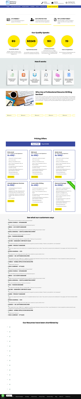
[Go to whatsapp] (2, 395)
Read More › (39, 103)
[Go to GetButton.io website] (3, 397)
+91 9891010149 (47, 3)
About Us (61, 396)
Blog (37, 6)
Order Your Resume (52, 6)
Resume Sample (25, 6)
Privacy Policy (42, 396)
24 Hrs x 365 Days (71, 3)
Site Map (27, 396)
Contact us (67, 396)
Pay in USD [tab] (45, 144)
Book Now (11, 177)
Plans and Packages (15, 6)
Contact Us (43, 6)
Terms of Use (34, 396)
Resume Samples (19, 396)
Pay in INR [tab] (35, 144)
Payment (32, 6)
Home (8, 6)
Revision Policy (50, 396)
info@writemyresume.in (59, 3)
